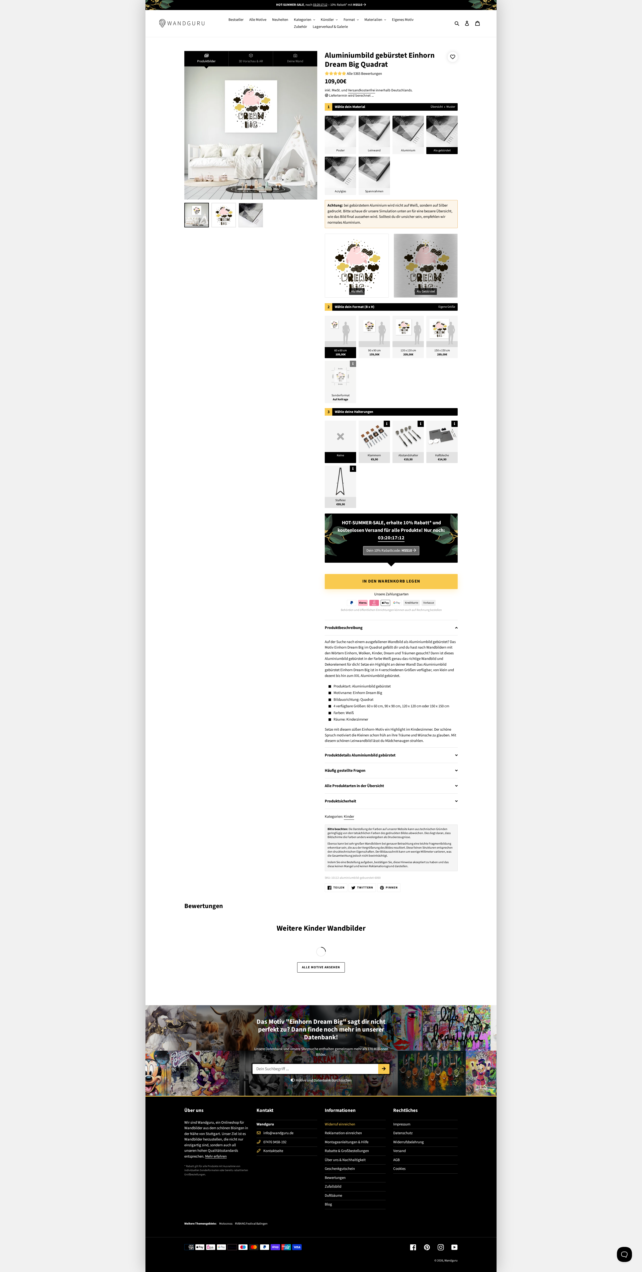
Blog (328, 1204)
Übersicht (437, 107)
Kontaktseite (273, 1151)
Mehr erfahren (216, 1156)
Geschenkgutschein (340, 1168)
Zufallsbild (333, 1186)
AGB (396, 1160)
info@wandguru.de (278, 1133)
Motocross (225, 1224)
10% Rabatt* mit (346, 5)
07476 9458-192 (274, 1142)
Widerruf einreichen (340, 1124)
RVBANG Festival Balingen (251, 1224)
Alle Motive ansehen (321, 967)
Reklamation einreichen (343, 1133)
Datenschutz (403, 1133)
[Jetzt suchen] (383, 1069)
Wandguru (451, 1260)
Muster (450, 107)
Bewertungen (335, 1177)
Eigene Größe (446, 307)
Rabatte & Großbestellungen (347, 1151)
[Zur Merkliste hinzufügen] (453, 57)
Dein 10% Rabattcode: (389, 550)
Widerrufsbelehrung (408, 1142)
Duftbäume (333, 1195)
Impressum (401, 1124)
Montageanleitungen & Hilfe (346, 1142)
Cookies (399, 1168)
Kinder (349, 816)
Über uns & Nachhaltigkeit (345, 1160)
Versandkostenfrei (361, 90)
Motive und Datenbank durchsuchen (323, 1080)
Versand (399, 1151)
